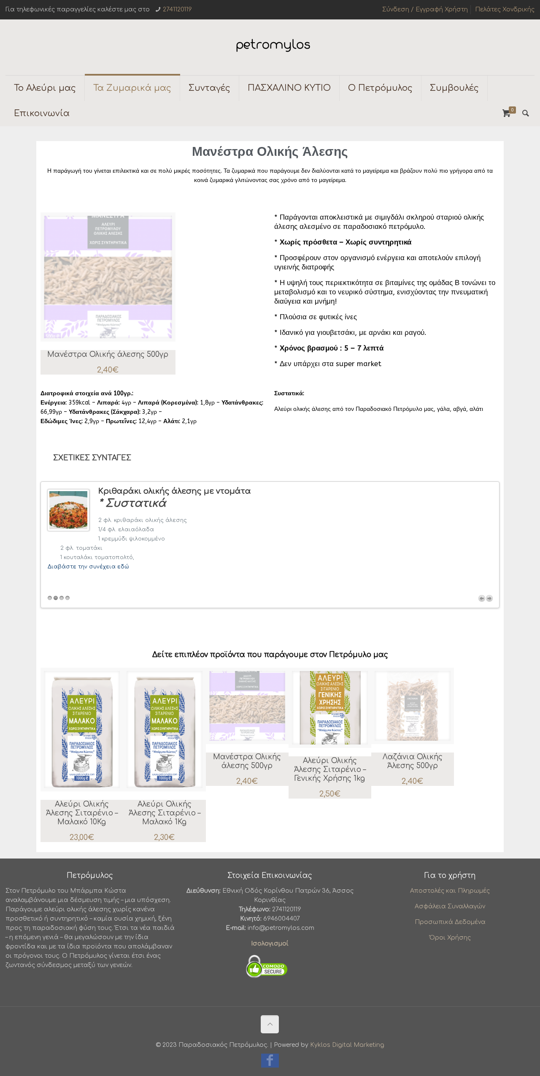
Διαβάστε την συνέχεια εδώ (88, 567)
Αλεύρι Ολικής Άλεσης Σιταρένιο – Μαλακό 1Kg (164, 813)
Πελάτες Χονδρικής (505, 9)
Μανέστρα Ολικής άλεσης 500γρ (107, 355)
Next (489, 598)
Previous (481, 598)
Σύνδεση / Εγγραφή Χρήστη (425, 9)
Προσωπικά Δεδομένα (450, 922)
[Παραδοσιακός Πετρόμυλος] (270, 47)
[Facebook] (270, 1062)
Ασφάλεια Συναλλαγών (450, 906)
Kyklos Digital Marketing (347, 1045)
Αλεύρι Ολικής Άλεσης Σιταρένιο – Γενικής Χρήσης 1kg (330, 770)
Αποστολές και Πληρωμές (450, 891)
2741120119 (177, 9)
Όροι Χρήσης (450, 938)
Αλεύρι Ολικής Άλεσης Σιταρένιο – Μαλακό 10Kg (82, 813)
